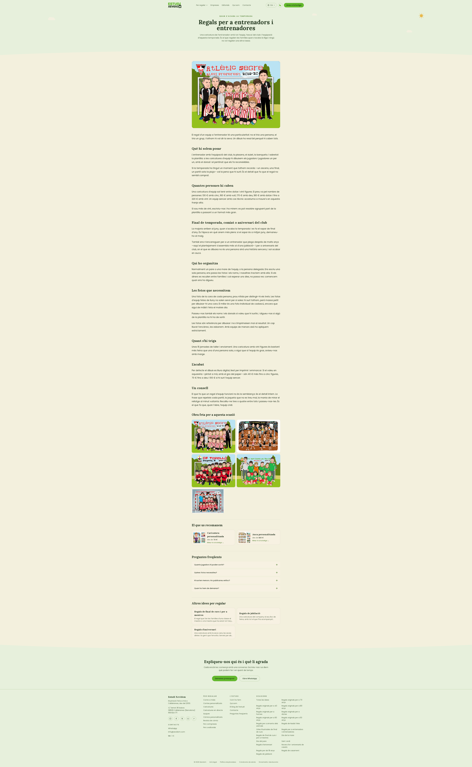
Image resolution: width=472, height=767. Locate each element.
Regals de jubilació (264, 754)
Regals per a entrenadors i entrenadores (292, 730)
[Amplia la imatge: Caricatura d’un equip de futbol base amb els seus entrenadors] (213, 436)
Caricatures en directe (213, 710)
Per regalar (200, 5)
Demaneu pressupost (224, 678)
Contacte (247, 5)
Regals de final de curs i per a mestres (266, 736)
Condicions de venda (247, 762)
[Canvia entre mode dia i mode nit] (280, 5)
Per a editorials (209, 727)
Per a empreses (210, 724)
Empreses (215, 5)
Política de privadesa (228, 762)
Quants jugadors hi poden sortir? (209, 564)
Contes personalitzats (212, 703)
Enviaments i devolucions (268, 762)
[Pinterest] (194, 718)
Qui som (236, 5)
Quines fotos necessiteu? (205, 572)
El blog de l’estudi (237, 707)
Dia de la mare (288, 735)
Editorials (225, 5)
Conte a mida (209, 700)
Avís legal (213, 762)
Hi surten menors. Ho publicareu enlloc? (212, 580)
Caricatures (208, 707)
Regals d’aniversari (264, 744)
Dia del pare (261, 741)
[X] (182, 718)
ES (173, 736)
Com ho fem (235, 700)
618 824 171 (172, 712)
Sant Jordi (286, 741)
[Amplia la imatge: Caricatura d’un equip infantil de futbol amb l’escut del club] (213, 470)
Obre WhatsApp (249, 678)
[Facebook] (176, 718)
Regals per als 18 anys (265, 750)
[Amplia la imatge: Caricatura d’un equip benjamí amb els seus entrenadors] (208, 501)
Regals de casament (290, 750)
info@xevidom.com (176, 732)
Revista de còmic (210, 720)
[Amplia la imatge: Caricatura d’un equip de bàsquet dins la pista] (258, 436)
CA (169, 736)
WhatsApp (172, 728)
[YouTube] (188, 718)
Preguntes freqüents (239, 713)
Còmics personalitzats (212, 717)
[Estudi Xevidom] (174, 5)
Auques (206, 713)
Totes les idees (262, 700)
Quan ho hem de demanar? (206, 588)
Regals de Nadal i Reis (291, 723)
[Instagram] (170, 718)
